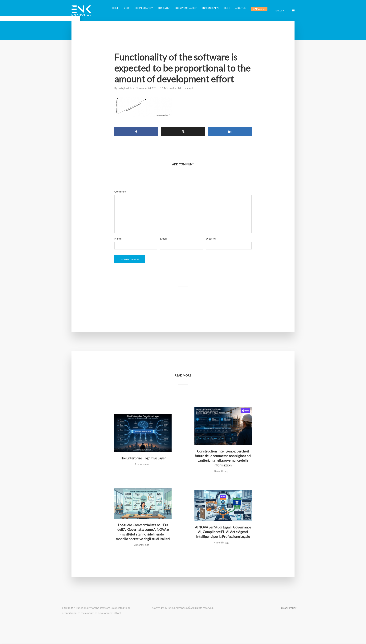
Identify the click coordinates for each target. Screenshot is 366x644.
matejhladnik (125, 88)
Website (211, 238)
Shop (126, 8)
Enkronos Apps (210, 8)
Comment (120, 191)
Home (115, 8)
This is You (163, 8)
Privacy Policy (287, 607)
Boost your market (186, 8)
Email (164, 238)
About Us (240, 8)
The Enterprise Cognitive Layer (143, 458)
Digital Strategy (144, 8)
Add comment (185, 88)
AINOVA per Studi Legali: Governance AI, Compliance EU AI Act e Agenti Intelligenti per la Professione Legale (223, 532)
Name (118, 238)
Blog (227, 8)
